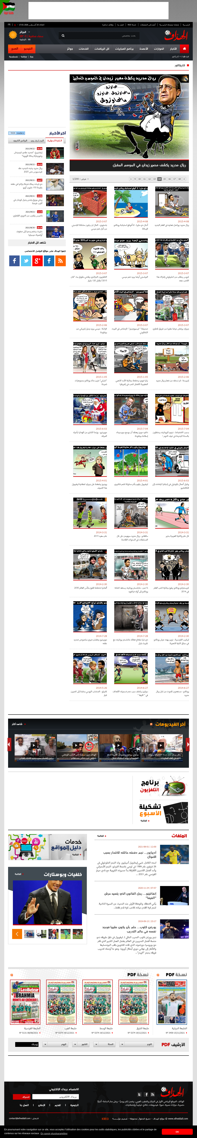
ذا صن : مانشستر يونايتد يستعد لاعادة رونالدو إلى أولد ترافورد (131, 589)
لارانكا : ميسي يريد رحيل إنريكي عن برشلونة (91, 330)
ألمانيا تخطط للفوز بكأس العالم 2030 (90, 588)
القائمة (144, 820)
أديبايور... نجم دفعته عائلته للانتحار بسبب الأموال (129, 854)
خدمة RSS (132, 25)
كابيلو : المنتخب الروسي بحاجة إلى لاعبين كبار (89, 693)
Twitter (24, 56)
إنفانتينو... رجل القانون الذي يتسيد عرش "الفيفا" (130, 895)
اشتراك (26, 1096)
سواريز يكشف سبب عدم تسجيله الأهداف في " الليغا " (130, 693)
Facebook (13, 56)
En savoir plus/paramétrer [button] (54, 1133)
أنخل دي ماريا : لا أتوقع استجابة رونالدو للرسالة (131, 227)
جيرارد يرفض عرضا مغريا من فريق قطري (171, 329)
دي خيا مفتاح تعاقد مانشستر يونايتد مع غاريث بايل (130, 641)
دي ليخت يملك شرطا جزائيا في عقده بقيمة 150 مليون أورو (26, 185)
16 (169, 179)
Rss (31, 56)
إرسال (35, 1044)
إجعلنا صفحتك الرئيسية (169, 25)
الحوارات (159, 49)
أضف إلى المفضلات (147, 25)
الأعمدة (144, 49)
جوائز (70, 49)
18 (179, 179)
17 (174, 179)
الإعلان (41, 1105)
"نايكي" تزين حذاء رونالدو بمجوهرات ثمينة (91, 382)
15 (164, 179)
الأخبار (173, 49)
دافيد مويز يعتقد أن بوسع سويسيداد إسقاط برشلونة (132, 434)
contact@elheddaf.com (19, 1118)
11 (144, 179)
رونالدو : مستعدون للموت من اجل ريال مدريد (172, 693)
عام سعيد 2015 (100, 536)
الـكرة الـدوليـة (54, 140)
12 (149, 179)
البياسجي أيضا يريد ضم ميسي (135, 277)
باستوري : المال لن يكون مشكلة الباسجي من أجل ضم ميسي (89, 227)
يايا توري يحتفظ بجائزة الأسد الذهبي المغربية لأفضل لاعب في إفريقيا (132, 382)
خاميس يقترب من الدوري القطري (28, 215)
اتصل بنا (120, 25)
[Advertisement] (98, 10)
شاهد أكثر (17, 724)
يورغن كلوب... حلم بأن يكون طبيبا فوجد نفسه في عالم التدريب (129, 929)
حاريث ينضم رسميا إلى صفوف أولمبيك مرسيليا (29, 233)
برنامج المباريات (124, 49)
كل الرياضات (102, 49)
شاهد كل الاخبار (37, 242)
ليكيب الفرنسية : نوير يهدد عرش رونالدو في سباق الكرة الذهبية (171, 641)
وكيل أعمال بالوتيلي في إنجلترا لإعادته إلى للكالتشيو (170, 486)
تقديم (57, 1105)
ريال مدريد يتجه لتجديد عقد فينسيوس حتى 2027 (30, 170)
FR (9, 24)
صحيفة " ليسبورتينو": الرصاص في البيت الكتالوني (130, 330)
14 (159, 179)
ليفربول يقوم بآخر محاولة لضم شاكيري (131, 484)
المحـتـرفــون (37, 140)
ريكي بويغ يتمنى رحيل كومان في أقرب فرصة (27, 201)
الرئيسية (186, 25)
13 (154, 179)
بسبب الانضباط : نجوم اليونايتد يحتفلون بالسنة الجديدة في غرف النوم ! (171, 434)
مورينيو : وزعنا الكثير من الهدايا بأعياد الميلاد (90, 434)
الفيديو (28, 49)
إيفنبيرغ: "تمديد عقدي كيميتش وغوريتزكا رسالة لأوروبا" (28, 154)
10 (139, 179)
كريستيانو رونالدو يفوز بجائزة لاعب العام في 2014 (171, 589)
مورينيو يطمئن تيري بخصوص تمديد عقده (90, 641)
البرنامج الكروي (20, 140)
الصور (14, 49)
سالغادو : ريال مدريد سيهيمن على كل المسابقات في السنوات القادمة (132, 538)
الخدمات (84, 49)
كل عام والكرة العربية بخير (177, 536)
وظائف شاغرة (107, 25)
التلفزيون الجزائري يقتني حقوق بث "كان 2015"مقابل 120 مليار (89, 278)
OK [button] (177, 1132)
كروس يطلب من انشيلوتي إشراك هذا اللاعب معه (173, 278)
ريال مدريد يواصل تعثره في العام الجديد (172, 225)
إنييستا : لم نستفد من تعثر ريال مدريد (172, 380)
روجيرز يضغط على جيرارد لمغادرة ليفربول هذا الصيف (89, 486)
